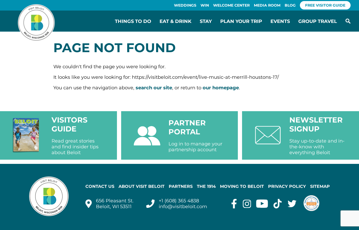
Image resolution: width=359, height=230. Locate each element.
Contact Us (99, 186)
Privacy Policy (287, 186)
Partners (181, 186)
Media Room (267, 5)
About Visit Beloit (142, 186)
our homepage (221, 88)
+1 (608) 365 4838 (179, 201)
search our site (154, 88)
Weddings (185, 5)
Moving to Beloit (242, 186)
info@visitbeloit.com (183, 206)
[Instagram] (247, 203)
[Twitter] (292, 203)
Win (205, 5)
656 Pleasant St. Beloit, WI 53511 (115, 203)
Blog (290, 5)
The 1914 (206, 186)
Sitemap (320, 186)
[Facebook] (234, 203)
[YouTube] (262, 203)
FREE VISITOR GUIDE (325, 5)
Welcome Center (231, 5)
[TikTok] (277, 203)
